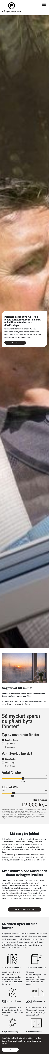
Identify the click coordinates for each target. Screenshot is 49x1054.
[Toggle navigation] (43, 4)
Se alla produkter (24, 909)
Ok (10, 1050)
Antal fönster (11, 772)
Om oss (15, 343)
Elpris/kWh (10, 787)
